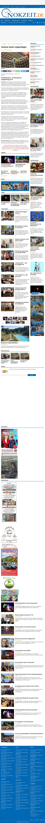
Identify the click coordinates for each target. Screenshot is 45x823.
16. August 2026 (19, 757)
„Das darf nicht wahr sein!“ (34, 814)
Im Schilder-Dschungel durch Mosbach (36, 800)
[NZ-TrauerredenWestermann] (9, 478)
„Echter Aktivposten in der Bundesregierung (34, 777)
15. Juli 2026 (18, 809)
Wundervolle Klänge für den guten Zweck (26, 698)
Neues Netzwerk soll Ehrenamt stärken (22, 808)
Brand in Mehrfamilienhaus (35, 56)
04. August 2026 (19, 765)
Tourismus (3, 779)
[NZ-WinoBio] (9, 588)
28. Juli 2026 (18, 265)
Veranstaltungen (15, 20)
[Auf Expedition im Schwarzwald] (22, 159)
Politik (31, 747)
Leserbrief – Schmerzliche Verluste (36, 174)
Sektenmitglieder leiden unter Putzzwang (35, 808)
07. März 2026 (33, 793)
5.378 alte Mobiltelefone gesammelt (36, 332)
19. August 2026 (19, 754)
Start (2, 20)
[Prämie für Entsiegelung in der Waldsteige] (15, 198)
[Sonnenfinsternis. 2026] (5, 198)
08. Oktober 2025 (33, 802)
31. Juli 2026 (18, 254)
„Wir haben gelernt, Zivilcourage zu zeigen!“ (5, 362)
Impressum (36, 819)
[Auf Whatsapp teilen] (17, 71)
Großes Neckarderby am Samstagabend (14, 362)
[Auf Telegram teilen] (22, 71)
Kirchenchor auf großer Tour (20, 805)
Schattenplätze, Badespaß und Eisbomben (6, 801)
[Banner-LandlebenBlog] (9, 600)
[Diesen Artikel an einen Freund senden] (12, 71)
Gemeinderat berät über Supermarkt (34, 82)
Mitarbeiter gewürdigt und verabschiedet (21, 251)
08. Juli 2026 (3, 793)
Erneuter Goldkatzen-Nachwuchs (6, 784)
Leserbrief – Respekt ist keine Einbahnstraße (35, 804)
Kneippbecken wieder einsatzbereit (7, 798)
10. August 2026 (18, 229)
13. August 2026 (35, 293)
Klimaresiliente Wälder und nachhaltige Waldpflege (37, 322)
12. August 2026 (33, 176)
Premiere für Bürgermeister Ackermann (36, 780)
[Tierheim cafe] (9, 547)
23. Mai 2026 (33, 200)
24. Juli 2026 (3, 788)
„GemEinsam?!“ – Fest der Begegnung (21, 263)
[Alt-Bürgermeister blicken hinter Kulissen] (17, 322)
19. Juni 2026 (4, 808)
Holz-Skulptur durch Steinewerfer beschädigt (6, 770)
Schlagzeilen (7, 20)
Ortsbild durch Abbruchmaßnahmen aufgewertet (15, 172)
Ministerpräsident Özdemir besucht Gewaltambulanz (36, 756)
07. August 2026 (18, 675)
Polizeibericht (4, 747)
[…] (15, 222)
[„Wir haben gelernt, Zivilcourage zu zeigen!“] (5, 356)
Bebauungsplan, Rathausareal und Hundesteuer (36, 763)
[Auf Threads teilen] (28, 71)
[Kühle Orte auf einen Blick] (24, 198)
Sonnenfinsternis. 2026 (5, 203)
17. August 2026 (18, 628)
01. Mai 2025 (33, 809)
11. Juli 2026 (3, 791)
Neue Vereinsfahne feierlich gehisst (22, 759)
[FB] (33, 23)
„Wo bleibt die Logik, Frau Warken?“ (36, 198)
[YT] (38, 23)
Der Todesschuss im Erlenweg (35, 273)
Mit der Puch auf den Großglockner (25, 638)
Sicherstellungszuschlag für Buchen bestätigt (36, 767)
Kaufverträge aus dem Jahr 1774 (36, 79)
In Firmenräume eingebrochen (6, 766)
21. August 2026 (4, 167)
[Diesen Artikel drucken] (15, 71)
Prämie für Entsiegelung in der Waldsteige (15, 204)
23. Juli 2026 (18, 290)
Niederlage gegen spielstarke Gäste (22, 756)
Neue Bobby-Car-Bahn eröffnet (6, 807)
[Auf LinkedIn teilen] (7, 71)
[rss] (42, 23)
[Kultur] (7, 607)
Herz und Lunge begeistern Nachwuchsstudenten (5, 172)
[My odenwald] (9, 575)
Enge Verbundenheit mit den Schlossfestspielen (28, 674)
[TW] (35, 23)
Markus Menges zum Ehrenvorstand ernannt (22, 776)
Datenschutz (42, 819)
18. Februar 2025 (33, 813)
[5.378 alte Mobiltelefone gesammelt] (37, 331)
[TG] (44, 23)
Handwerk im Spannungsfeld (35, 752)
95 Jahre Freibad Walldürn (9, 343)
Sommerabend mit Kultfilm (23, 650)
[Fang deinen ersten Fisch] (7, 186)
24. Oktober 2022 (5, 50)
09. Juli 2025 (33, 805)
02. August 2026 (35, 324)
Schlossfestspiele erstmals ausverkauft (7, 165)
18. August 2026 (4, 764)
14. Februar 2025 (33, 815)
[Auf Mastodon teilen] (20, 71)
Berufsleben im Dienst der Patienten (21, 226)
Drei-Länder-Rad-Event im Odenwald (7, 787)
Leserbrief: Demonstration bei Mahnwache (35, 224)
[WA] (44, 25)
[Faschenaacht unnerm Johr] (18, 186)
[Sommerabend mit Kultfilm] (25, 318)
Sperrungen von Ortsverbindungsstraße (34, 68)
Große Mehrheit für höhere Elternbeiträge (34, 759)
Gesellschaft (18, 780)
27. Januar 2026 (33, 252)
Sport (11, 50)
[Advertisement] (22, 33)
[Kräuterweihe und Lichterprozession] (15, 318)
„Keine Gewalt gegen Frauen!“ (23, 171)
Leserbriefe (30, 20)
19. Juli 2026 (18, 305)
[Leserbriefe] (37, 168)
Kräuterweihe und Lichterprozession (25, 627)
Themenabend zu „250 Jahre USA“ (21, 275)
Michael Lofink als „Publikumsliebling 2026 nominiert (22, 753)
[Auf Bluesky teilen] (25, 71)
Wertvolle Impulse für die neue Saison (22, 770)
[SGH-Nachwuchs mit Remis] (24, 356)
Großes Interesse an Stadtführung (7, 804)
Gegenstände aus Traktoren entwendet (7, 758)
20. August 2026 (33, 73)
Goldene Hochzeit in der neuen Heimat (22, 239)
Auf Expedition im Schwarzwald (21, 165)
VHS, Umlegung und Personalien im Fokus (36, 770)
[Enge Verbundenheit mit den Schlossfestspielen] (12, 322)
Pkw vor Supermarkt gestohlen (6, 755)
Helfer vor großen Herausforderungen (34, 76)
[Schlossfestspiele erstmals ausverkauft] (8, 159)
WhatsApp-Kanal (17, 73)
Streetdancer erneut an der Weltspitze (35, 72)
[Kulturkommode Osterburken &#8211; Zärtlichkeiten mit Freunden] (9, 454)
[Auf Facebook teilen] (2, 71)
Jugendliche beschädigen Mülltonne (37, 65)
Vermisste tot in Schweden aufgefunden (8, 760)
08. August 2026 (18, 242)
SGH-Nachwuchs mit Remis (23, 361)
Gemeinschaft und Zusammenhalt (21, 767)
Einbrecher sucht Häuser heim (6, 763)
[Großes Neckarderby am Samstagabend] (15, 356)
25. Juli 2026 (18, 277)
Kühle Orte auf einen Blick (24, 203)
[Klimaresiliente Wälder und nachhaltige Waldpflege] (37, 321)
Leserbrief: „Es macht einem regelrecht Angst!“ (36, 811)
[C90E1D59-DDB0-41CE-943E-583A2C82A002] (10, 594)
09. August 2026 (18, 652)
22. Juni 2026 (4, 805)
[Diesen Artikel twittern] (5, 71)
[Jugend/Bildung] (7, 726)
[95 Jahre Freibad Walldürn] (15, 333)
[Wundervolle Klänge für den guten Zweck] (22, 322)
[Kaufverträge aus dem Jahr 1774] (10, 318)
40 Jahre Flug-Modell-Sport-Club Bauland (22, 764)
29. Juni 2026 (4, 799)
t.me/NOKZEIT (13, 147)
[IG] (40, 23)
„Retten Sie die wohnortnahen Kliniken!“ (34, 249)
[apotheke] (9, 525)
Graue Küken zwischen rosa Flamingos (7, 792)
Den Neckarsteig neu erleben (6, 795)
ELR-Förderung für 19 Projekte (35, 773)
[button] (1, 5)
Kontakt (31, 819)
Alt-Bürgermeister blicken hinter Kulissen (27, 686)
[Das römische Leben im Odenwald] (8, 322)
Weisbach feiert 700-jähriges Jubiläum (21, 288)
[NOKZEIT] (22, 17)
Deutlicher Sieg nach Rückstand (21, 761)
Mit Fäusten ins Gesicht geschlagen (7, 775)
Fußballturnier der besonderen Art (21, 772)
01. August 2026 (18, 699)
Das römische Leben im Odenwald (24, 662)
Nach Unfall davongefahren (5, 772)
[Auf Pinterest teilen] (10, 71)
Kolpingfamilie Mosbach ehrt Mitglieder (22, 303)
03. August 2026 (4, 344)
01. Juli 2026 (3, 796)
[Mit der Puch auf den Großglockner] (20, 318)
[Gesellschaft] (7, 216)
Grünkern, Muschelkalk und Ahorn (7, 789)
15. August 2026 (18, 640)
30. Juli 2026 (3, 785)
